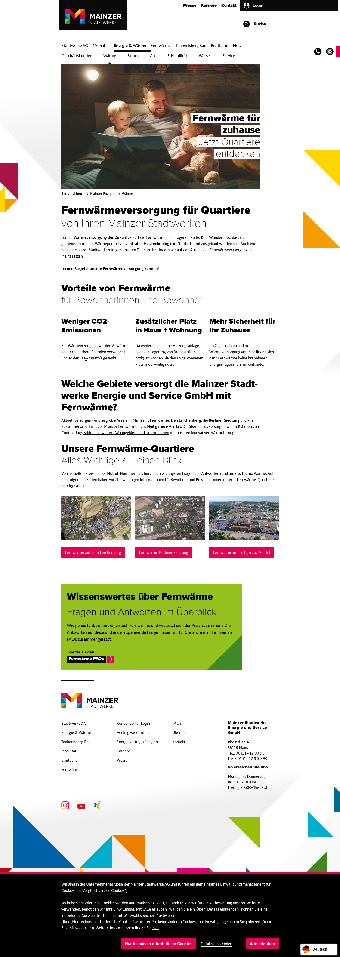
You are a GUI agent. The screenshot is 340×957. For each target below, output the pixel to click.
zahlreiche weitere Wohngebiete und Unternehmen (126, 432)
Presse (189, 5)
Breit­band (219, 45)
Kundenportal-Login (133, 723)
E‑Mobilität (177, 55)
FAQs (176, 723)
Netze (238, 45)
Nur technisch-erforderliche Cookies (158, 944)
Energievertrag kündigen (137, 741)
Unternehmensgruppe (104, 884)
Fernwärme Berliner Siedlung (163, 552)
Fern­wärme (161, 45)
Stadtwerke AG (74, 45)
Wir (64, 884)
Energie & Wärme (130, 45)
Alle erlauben (262, 944)
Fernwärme (70, 769)
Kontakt (228, 5)
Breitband (69, 760)
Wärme (109, 55)
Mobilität (101, 45)
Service (228, 55)
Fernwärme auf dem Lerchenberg (93, 552)
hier (155, 927)
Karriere (209, 5)
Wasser (205, 55)
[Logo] (89, 696)
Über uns (179, 732)
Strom (133, 55)
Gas (153, 55)
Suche (259, 24)
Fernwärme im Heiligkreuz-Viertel (241, 552)
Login (258, 5)
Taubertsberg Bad (190, 45)
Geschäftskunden (76, 55)
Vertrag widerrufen (133, 732)
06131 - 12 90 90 (250, 753)
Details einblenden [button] (216, 943)
